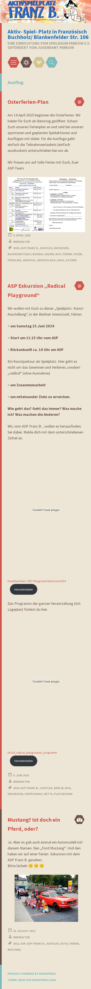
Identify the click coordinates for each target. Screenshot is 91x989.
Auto (64, 943)
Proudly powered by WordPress (32, 974)
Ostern (71, 260)
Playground (63, 794)
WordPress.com (44, 980)
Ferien (67, 254)
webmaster (21, 242)
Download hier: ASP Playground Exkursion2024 (37, 581)
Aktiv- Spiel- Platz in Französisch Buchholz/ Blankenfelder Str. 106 (48, 34)
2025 (16, 248)
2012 (16, 943)
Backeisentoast (19, 254)
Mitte (48, 794)
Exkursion (15, 794)
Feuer (77, 254)
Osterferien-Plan (28, 101)
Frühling (14, 260)
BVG (58, 254)
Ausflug (46, 248)
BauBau (38, 254)
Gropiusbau (34, 794)
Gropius (29, 260)
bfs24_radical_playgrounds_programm (32, 752)
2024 (16, 788)
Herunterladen (23, 589)
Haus (60, 260)
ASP (23, 943)
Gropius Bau (46, 260)
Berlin (58, 788)
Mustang (14, 950)
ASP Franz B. (30, 248)
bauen (49, 254)
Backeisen (61, 248)
